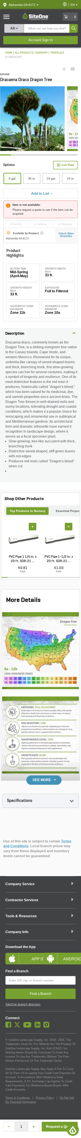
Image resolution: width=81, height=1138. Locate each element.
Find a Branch (17, 971)
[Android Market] (60, 955)
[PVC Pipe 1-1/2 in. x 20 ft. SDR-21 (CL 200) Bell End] (59, 538)
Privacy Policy (45, 1097)
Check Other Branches (66, 235)
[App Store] (21, 955)
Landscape (14, 57)
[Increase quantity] (34, 1126)
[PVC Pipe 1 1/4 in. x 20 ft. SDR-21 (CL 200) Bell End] (22, 538)
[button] (22, 5)
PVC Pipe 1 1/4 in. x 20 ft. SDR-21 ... (23, 559)
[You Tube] (28, 1026)
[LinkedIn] (39, 1026)
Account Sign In (41, 40)
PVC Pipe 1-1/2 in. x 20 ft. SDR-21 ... (58, 559)
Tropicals (57, 52)
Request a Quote (59, 1126)
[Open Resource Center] (73, 1130)
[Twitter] (18, 1026)
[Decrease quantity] (9, 1126)
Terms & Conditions (17, 1097)
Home (9, 52)
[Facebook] (9, 1026)
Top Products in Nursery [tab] (27, 511)
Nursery (42, 52)
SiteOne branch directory (23, 1004)
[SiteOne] (35, 19)
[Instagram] (47, 1026)
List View (68, 165)
